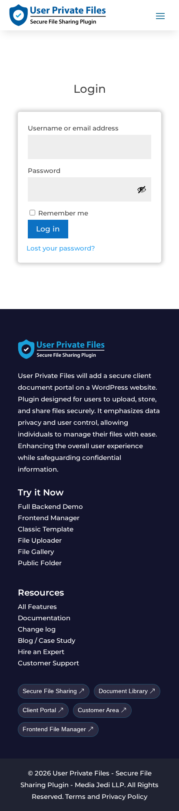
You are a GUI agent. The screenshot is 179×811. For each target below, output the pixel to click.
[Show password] (141, 189)
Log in (48, 229)
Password (61, 170)
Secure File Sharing (50, 690)
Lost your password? (61, 248)
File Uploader (40, 540)
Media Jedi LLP (99, 785)
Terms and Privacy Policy (106, 796)
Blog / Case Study (46, 640)
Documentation (44, 618)
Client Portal (39, 710)
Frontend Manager (49, 518)
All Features (37, 607)
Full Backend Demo (50, 506)
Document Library (123, 690)
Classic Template (45, 529)
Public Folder (40, 563)
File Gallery (36, 551)
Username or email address (89, 128)
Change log (37, 629)
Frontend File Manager (54, 729)
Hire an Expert (41, 652)
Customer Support (48, 663)
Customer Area (98, 710)
